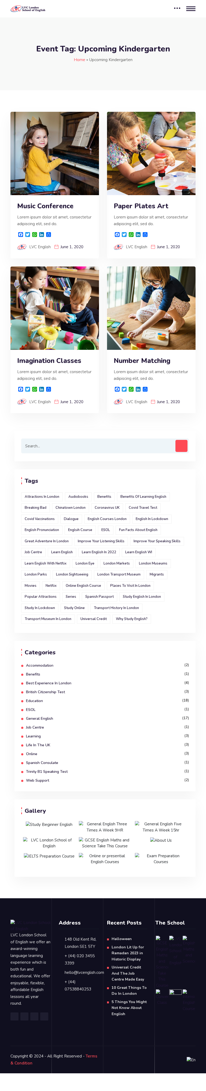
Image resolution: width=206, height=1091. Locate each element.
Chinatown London (71, 507)
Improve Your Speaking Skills (157, 541)
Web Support (37, 780)
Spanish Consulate (42, 762)
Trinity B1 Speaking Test (47, 771)
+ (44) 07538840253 (78, 985)
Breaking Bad (35, 507)
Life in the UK (38, 745)
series (71, 596)
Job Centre (33, 552)
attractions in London (42, 496)
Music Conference (45, 206)
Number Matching (142, 361)
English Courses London (107, 519)
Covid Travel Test (143, 507)
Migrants (157, 574)
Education (34, 700)
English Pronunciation (42, 530)
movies (30, 585)
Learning (33, 736)
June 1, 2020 (71, 247)
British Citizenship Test (45, 692)
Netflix (51, 585)
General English (39, 718)
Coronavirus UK (107, 507)
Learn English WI (138, 552)
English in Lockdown (152, 519)
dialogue (71, 519)
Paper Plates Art (141, 206)
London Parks (36, 574)
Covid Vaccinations (40, 519)
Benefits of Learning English (143, 496)
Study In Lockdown (40, 608)
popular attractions (41, 596)
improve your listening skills (101, 541)
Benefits (104, 496)
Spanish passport (99, 596)
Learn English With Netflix (46, 563)
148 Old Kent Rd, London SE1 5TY (80, 943)
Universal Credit (93, 619)
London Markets (117, 563)
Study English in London (142, 596)
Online (31, 753)
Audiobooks (78, 496)
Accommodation (39, 665)
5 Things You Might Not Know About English (129, 1007)
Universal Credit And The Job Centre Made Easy (128, 973)
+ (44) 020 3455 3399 (80, 959)
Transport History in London (116, 608)
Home (79, 59)
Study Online (74, 608)
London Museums (153, 563)
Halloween (122, 938)
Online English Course (83, 585)
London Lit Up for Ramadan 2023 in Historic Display (128, 953)
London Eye (85, 563)
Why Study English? (132, 619)
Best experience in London (48, 683)
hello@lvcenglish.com (84, 972)
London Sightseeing (72, 574)
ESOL (105, 530)
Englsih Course (80, 530)
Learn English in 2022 (99, 552)
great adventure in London (47, 541)
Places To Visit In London (130, 585)
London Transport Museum (119, 574)
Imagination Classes (49, 361)
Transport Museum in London (48, 619)
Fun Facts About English (138, 530)
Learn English (62, 552)
